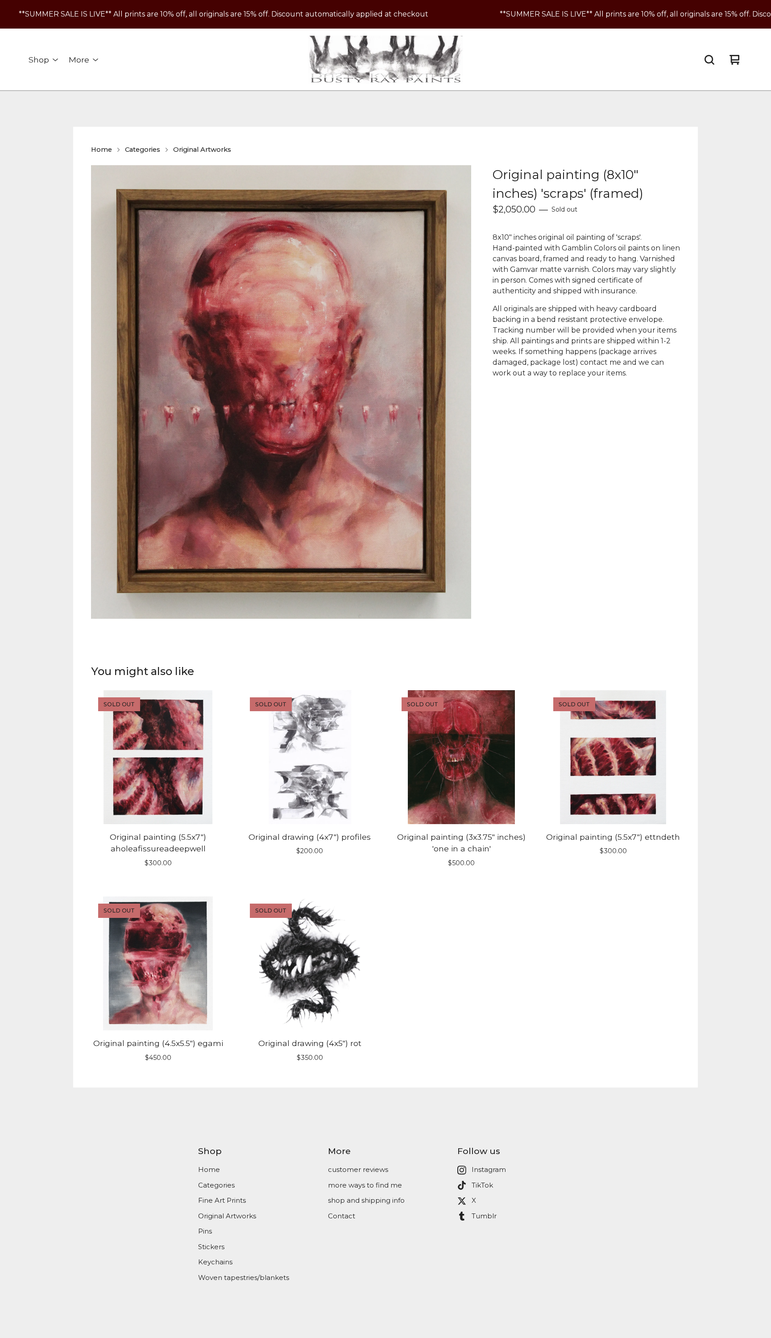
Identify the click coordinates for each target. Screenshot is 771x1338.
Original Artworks (202, 150)
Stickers (211, 1246)
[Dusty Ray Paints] (385, 60)
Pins (205, 1231)
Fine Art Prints (222, 1200)
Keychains (215, 1262)
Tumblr (484, 1216)
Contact (341, 1216)
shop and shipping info (366, 1200)
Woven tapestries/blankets (243, 1277)
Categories (142, 150)
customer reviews (358, 1169)
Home (101, 150)
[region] (385, 14)
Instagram (489, 1169)
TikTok (482, 1185)
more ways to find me (365, 1185)
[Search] (709, 60)
